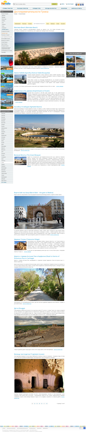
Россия (2, 155)
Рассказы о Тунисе (5, 35)
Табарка (4, 24)
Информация (17, 23)
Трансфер (3, 52)
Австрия (3, 115)
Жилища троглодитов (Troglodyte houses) (29, 354)
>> (46, 403)
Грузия (2, 126)
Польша (3, 153)
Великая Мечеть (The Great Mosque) (27, 155)
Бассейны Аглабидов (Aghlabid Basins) (28, 107)
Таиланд (3, 160)
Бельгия (3, 117)
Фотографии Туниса (5, 38)
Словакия (3, 157)
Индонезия (3, 135)
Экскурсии (64, 8)
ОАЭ (2, 151)
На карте (63, 23)
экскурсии (39, 428)
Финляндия (3, 168)
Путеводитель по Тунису (6, 50)
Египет (2, 129)
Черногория (4, 173)
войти (62, 4)
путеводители (32, 428)
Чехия (2, 175)
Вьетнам (3, 122)
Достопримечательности (6, 36)
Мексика (3, 149)
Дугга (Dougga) (19, 308)
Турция (3, 164)
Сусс (3, 22)
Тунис (3, 26)
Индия (2, 133)
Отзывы (30, 23)
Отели (57, 23)
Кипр (2, 140)
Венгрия (3, 120)
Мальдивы (3, 146)
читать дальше (59, 86)
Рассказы (24, 23)
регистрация (70, 4)
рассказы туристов (22, 8)
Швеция (3, 178)
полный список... (5, 29)
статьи (3, 428)
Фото (48, 23)
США (2, 158)
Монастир (4, 19)
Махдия (3, 17)
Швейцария (4, 177)
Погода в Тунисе (4, 45)
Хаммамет (4, 27)
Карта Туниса (4, 44)
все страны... (4, 182)
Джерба (3, 15)
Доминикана (4, 128)
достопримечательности (22, 428)
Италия (3, 139)
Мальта (3, 148)
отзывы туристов (7, 8)
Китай (2, 142)
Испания (3, 137)
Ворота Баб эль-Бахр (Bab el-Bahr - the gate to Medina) (33, 193)
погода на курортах (50, 8)
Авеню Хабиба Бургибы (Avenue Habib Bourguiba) (32, 73)
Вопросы (53, 23)
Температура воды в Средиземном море (5, 48)
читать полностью (44, 68)
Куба (2, 144)
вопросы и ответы (77, 8)
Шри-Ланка (3, 180)
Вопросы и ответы (5, 40)
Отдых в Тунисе (4, 13)
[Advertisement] (39, 18)
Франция (3, 169)
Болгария (3, 119)
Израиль (3, 131)
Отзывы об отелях (5, 31)
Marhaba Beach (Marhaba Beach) (25, 27)
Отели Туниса (4, 42)
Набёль (3, 20)
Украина (3, 166)
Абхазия (3, 113)
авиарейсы (45, 428)
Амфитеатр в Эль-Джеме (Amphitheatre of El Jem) (32, 91)
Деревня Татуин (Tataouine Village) (27, 239)
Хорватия (3, 171)
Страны (15, 13)
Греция (3, 124)
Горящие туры (36, 8)
